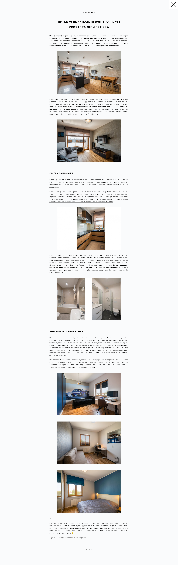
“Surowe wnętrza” (79, 538)
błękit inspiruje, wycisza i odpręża (81, 367)
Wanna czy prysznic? (57, 338)
